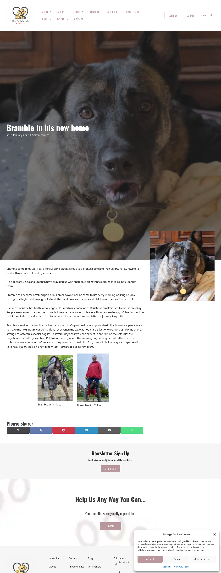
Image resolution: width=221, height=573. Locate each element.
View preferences (203, 559)
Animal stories (40, 135)
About (44, 12)
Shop (44, 19)
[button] (214, 534)
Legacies (94, 12)
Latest (60, 19)
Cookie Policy (169, 567)
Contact (78, 19)
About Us (54, 558)
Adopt (61, 12)
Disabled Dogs (132, 12)
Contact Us (75, 558)
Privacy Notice (182, 567)
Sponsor (112, 12)
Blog (90, 558)
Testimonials (94, 566)
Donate (76, 12)
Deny (177, 559)
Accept (150, 559)
